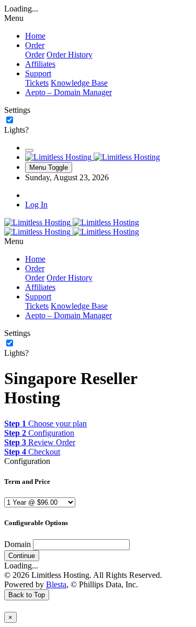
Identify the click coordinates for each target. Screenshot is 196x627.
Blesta (56, 584)
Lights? (16, 129)
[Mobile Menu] (29, 150)
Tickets (37, 82)
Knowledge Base (79, 82)
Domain (17, 544)
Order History (70, 54)
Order (34, 54)
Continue (21, 556)
